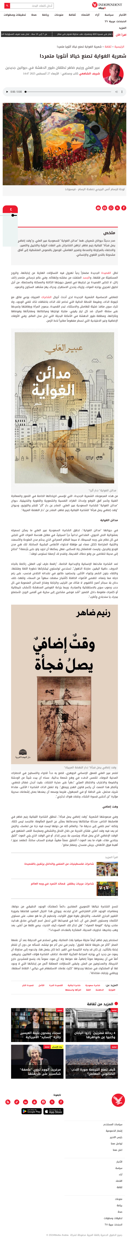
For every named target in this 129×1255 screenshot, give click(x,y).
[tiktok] (16, 1102)
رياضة (45, 14)
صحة (34, 14)
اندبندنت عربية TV (115, 21)
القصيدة (106, 273)
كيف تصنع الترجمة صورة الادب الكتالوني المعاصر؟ (93, 1072)
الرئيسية (119, 46)
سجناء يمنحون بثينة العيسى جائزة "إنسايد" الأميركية (40, 1035)
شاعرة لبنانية (74, 985)
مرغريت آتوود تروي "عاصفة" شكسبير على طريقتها (40, 1072)
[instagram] (43, 1102)
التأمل (41, 985)
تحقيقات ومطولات (15, 14)
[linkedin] (25, 1102)
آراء (97, 14)
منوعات (58, 14)
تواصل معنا (116, 1144)
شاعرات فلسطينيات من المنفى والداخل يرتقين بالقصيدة (59, 864)
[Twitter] (52, 1102)
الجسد (86, 277)
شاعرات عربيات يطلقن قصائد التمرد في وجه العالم (62, 884)
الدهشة (100, 989)
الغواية (112, 989)
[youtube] (34, 1102)
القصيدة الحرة (56, 985)
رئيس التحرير (116, 1137)
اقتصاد (85, 14)
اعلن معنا (117, 1150)
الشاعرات (47, 297)
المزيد (122, 28)
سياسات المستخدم (112, 1124)
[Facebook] (60, 1102)
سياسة (109, 14)
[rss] (7, 1102)
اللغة (88, 989)
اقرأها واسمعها (73, 989)
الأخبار (122, 14)
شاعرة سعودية (92, 985)
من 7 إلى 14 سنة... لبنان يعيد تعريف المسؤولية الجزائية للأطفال (38, 34)
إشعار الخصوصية (114, 1131)
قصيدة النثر (28, 985)
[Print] (98, 207)
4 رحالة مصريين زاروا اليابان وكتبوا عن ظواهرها (94, 1035)
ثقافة (72, 14)
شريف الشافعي (89, 73)
